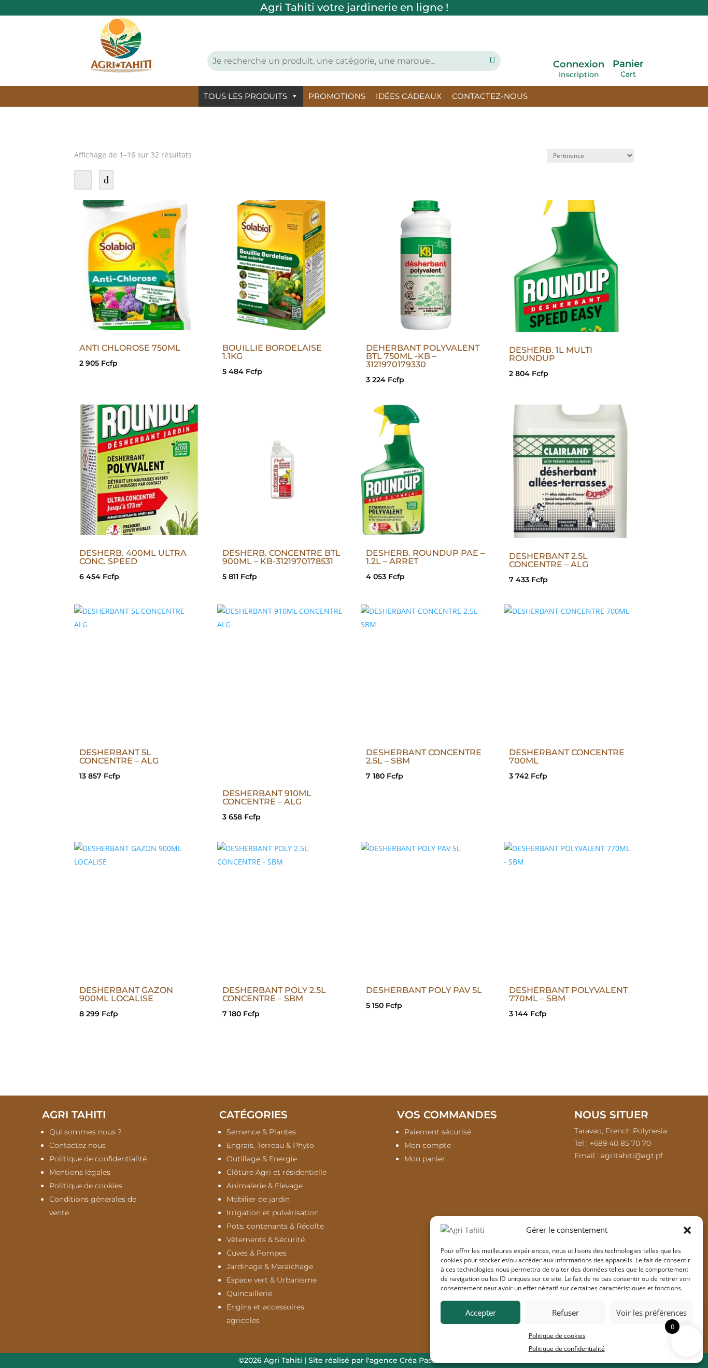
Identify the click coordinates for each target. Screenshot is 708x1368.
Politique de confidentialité (567, 1348)
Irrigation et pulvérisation (272, 1212)
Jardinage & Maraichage (269, 1266)
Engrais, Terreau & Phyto (270, 1145)
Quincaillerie (249, 1293)
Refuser (565, 1312)
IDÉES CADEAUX (409, 96)
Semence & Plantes (261, 1131)
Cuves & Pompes (256, 1253)
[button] (687, 1230)
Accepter (480, 1312)
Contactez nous (77, 1145)
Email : (618, 1155)
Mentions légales (79, 1172)
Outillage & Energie (261, 1158)
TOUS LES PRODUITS (245, 96)
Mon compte (427, 1145)
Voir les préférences (651, 1312)
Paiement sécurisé (437, 1131)
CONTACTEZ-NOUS (490, 96)
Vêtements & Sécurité (265, 1239)
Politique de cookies (557, 1335)
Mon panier (424, 1158)
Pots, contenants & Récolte (275, 1226)
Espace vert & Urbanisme (271, 1280)
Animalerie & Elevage (264, 1185)
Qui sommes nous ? (85, 1131)
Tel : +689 (612, 1143)
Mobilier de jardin (258, 1199)
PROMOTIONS (336, 96)
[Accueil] (187, 96)
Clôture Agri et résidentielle (276, 1172)
